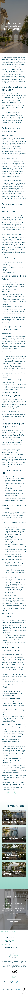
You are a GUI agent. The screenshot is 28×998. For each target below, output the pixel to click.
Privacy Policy (20, 989)
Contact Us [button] (14, 921)
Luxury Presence (18, 982)
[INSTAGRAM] (12, 977)
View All (14, 882)
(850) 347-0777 (8, 941)
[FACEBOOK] (15, 977)
